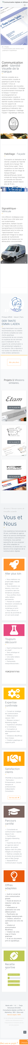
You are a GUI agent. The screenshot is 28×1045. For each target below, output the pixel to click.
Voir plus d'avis (14, 362)
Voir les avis (13, 798)
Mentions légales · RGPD (14, 1014)
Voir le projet (13, 407)
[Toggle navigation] (25, 5)
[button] (3, 26)
